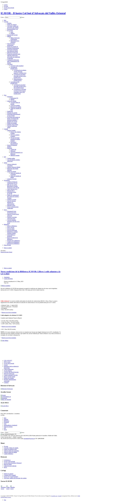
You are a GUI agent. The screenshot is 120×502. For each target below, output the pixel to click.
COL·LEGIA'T (8, 360)
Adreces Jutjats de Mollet (10, 452)
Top (5, 500)
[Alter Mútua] (4, 340)
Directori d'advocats (9, 373)
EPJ (5, 428)
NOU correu (7, 362)
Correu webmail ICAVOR (11, 375)
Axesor (6, 365)
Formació (6, 422)
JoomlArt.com (54, 496)
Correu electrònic (8, 278)
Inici (5, 418)
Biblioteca (6, 421)
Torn (5, 423)
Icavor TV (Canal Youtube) (11, 476)
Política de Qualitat (9, 378)
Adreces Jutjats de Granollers (11, 450)
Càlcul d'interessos (8, 369)
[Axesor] (3, 395)
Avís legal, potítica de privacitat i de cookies (15, 478)
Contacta (6, 382)
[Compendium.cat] (6, 396)
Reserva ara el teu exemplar (9, 326)
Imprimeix (7, 277)
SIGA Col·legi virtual (9, 376)
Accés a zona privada (9, 461)
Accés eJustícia (8, 370)
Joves (5, 429)
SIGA (5, 467)
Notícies (6, 419)
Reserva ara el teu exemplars (9, 312)
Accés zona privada (9, 7)
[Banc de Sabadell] (6, 399)
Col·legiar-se (7, 460)
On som (6, 6)
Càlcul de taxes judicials (10, 466)
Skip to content (8, 248)
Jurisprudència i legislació (10, 425)
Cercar (5, 9)
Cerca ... (3, 17)
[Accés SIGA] (5, 406)
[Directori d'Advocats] (7, 389)
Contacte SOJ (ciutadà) (10, 475)
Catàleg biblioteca (8, 453)
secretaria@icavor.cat (29, 438)
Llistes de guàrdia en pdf (10, 449)
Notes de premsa (8, 426)
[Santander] (4, 398)
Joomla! (59, 496)
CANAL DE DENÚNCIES (11, 372)
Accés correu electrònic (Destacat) (13, 463)
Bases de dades (8, 464)
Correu (6, 4)
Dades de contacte (8, 473)
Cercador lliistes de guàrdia (11, 448)
